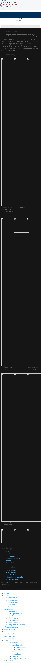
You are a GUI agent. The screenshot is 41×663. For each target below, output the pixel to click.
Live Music (20, 650)
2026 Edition (8, 609)
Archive (7, 640)
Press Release (13, 634)
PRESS (6, 631)
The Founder (10, 556)
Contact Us (9, 563)
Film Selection (10, 572)
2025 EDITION (13, 643)
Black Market (10, 575)
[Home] (8, 3)
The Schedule (10, 570)
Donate (8, 560)
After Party (16, 616)
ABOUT (6, 595)
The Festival (10, 554)
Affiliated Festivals (12, 558)
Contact (11, 607)
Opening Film (17, 613)
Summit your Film (10, 629)
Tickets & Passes (12, 579)
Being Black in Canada (14, 577)
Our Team (12, 604)
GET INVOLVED (9, 636)
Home (7, 551)
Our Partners (13, 602)
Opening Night (13, 611)
